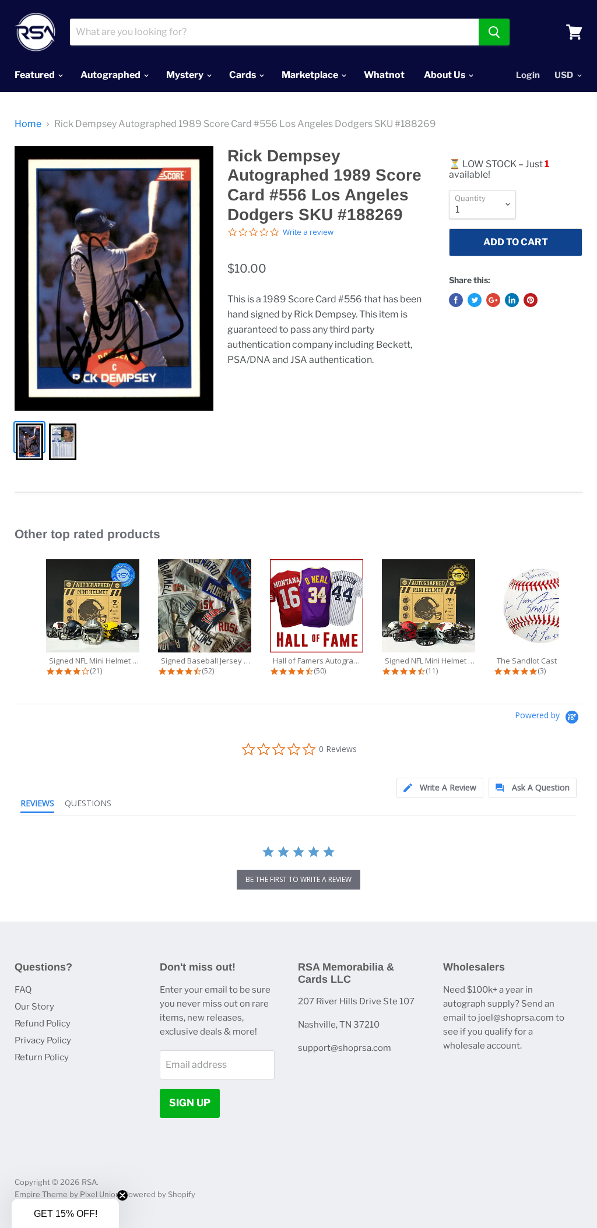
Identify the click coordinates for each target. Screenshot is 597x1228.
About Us (445, 74)
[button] (65, 1213)
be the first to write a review (298, 879)
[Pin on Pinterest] (531, 300)
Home (28, 124)
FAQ (23, 989)
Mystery (185, 74)
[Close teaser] (122, 1195)
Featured (36, 74)
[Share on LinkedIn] (512, 300)
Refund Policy (43, 1023)
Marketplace (311, 74)
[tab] (439, 788)
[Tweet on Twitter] (475, 300)
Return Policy (42, 1057)
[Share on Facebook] (456, 300)
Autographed (111, 74)
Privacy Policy (43, 1040)
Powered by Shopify (159, 1194)
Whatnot (384, 74)
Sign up (189, 1103)
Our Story (34, 1006)
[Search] (494, 32)
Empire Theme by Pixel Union (67, 1194)
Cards (243, 74)
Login (528, 75)
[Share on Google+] (493, 300)
